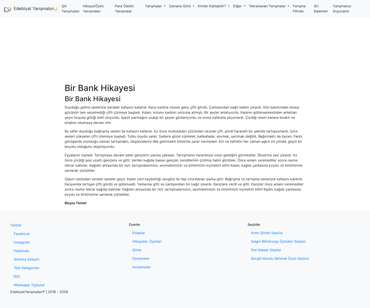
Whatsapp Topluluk (29, 285)
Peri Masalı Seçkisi (266, 250)
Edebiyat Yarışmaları (31, 8)
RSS (17, 276)
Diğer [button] (238, 6)
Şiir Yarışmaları (70, 8)
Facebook (22, 234)
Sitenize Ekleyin (26, 259)
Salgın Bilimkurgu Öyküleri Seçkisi (278, 241)
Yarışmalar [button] (154, 6)
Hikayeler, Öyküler (147, 241)
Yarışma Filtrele (299, 8)
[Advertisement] (185, 49)
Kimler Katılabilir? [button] (212, 6)
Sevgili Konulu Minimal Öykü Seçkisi (280, 258)
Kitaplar (138, 233)
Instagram (22, 242)
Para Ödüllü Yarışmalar (124, 8)
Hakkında (21, 251)
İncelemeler (141, 267)
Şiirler (137, 250)
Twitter (16, 225)
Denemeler (141, 258)
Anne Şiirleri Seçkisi (267, 233)
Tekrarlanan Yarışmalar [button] (268, 6)
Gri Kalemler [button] (321, 8)
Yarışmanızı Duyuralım (342, 8)
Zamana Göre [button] (180, 6)
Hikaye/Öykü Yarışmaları (93, 8)
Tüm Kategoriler (26, 268)
